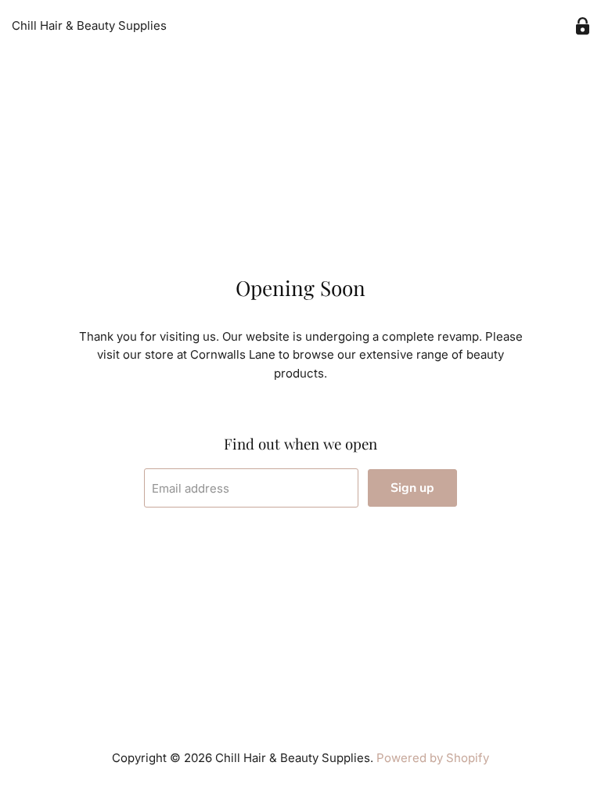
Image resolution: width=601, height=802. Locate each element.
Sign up (412, 488)
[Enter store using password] (582, 26)
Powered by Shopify (432, 757)
